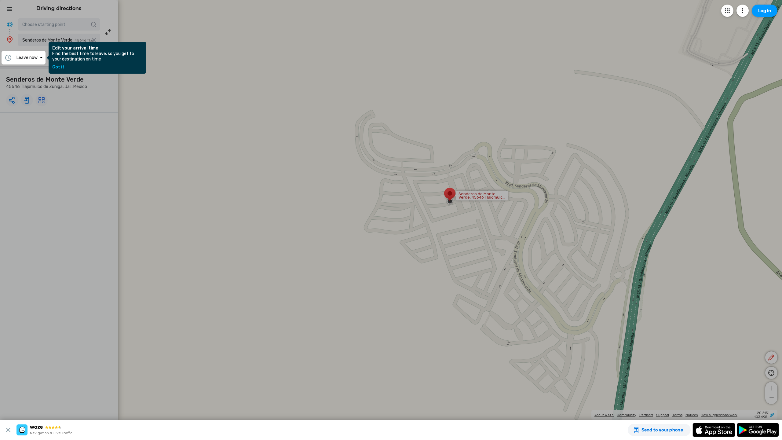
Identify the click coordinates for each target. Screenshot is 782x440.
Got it (58, 67)
